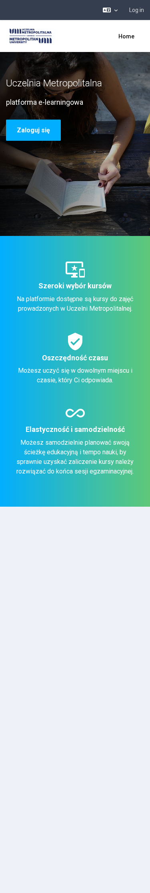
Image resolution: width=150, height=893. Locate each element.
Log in (136, 10)
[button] (110, 10)
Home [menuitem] (126, 36)
